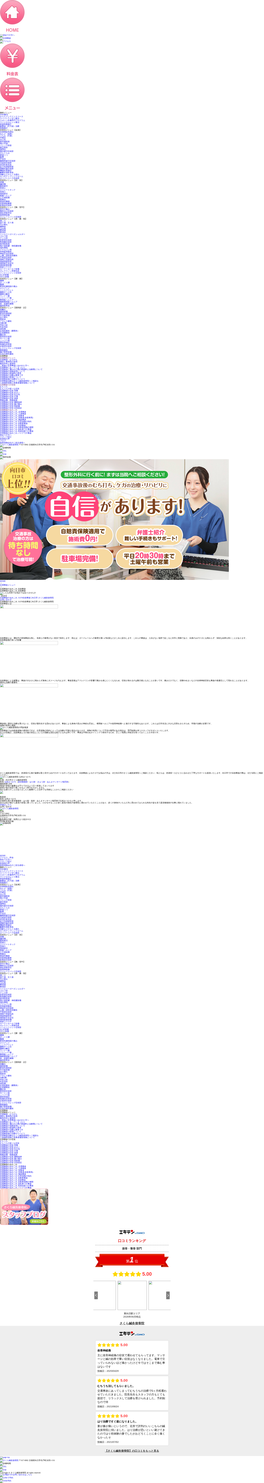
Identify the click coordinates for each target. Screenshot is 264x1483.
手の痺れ (4, 225)
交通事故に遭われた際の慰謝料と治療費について (21, 369)
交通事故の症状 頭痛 (9, 391)
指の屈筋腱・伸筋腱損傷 (10, 246)
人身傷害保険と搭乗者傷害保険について (17, 383)
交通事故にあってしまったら (12, 367)
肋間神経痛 (5, 215)
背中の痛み (5, 209)
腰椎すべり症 (6, 292)
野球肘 (3, 232)
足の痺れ (4, 317)
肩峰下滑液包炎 (7, 259)
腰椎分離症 (5, 294)
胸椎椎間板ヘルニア (8, 302)
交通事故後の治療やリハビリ (12, 379)
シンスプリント (7, 290)
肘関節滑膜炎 (6, 252)
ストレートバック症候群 (10, 217)
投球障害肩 (5, 244)
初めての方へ (6, 435)
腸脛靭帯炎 (5, 306)
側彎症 (3, 149)
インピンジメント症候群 (10, 273)
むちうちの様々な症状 (9, 389)
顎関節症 (4, 194)
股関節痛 (4, 311)
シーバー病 (5, 340)
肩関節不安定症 (7, 263)
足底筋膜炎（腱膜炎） (9, 331)
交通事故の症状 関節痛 (10, 406)
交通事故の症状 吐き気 (10, 394)
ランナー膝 (5, 296)
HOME (3, 581)
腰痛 (2, 280)
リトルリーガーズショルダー (12, 234)
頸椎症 (3, 199)
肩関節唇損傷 (6, 265)
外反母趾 (4, 327)
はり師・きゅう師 (37, 782)
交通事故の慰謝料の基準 (10, 373)
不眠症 (3, 138)
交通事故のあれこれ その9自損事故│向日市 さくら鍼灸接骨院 (27, 598)
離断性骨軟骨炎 (7, 172)
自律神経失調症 (7, 132)
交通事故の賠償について (10, 377)
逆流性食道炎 (6, 165)
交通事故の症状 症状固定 (11, 408)
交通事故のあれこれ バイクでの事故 (16, 433)
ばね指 (3, 228)
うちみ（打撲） (7, 136)
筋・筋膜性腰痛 (7, 304)
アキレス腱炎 (6, 321)
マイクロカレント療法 (9, 122)
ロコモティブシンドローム (11, 176)
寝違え (3, 188)
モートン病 (5, 338)
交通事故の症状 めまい (10, 392)
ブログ (3, 441)
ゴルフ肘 (4, 236)
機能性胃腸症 (6, 170)
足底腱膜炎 (5, 333)
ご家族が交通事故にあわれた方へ (14, 365)
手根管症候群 (6, 257)
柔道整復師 (23, 782)
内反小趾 (4, 325)
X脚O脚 (3, 323)
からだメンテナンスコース (11, 116)
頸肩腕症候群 (6, 242)
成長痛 (3, 329)
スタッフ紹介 (6, 437)
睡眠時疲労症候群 (7, 161)
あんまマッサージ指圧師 (57, 782)
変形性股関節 (6, 313)
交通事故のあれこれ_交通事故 (13, 412)
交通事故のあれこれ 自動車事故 (14, 423)
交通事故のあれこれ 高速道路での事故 (16, 431)
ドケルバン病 (6, 250)
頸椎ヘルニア (6, 196)
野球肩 (3, 230)
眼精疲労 (4, 186)
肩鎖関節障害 (6, 261)
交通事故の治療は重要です (11, 375)
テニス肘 (4, 238)
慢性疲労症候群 (7, 151)
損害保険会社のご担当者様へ (12, 443)
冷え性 (3, 140)
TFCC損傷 (4, 277)
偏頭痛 (3, 184)
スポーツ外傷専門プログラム (12, 120)
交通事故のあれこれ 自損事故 (13, 425)
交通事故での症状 (7, 385)
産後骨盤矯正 (6, 124)
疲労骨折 (4, 147)
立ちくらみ (5, 153)
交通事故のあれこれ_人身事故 (13, 414)
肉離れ (3, 309)
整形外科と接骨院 (7, 363)
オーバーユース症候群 (9, 178)
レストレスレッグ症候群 (10, 348)
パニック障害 (6, 145)
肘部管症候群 (6, 240)
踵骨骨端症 (5, 342)
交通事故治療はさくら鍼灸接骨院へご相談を (19, 381)
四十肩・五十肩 (7, 223)
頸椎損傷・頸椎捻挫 (8, 400)
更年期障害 (5, 142)
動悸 (2, 157)
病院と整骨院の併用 (8, 362)
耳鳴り (3, 192)
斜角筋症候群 (6, 205)
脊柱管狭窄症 (6, 213)
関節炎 (3, 319)
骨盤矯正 (4, 128)
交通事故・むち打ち (8, 360)
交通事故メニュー (7, 358)
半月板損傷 (5, 315)
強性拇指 (4, 248)
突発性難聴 (5, 201)
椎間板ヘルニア (7, 300)
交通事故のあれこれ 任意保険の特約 (16, 421)
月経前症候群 (6, 163)
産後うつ (4, 155)
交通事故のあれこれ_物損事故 (13, 419)
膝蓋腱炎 (4, 350)
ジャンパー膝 (6, 298)
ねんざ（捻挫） (7, 134)
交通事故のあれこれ (8, 410)
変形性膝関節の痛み (8, 286)
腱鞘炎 (3, 226)
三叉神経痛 (5, 197)
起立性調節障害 (7, 167)
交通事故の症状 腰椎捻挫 (11, 402)
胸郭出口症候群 (7, 211)
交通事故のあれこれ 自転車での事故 (16, 429)
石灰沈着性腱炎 (7, 354)
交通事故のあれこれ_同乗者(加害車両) (16, 418)
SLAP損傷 (4, 275)
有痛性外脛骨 (6, 344)
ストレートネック (7, 190)
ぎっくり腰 (5, 282)
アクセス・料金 (7, 857)
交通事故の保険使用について (12, 371)
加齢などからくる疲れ (9, 174)
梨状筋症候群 (6, 336)
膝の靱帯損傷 (6, 352)
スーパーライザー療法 (9, 118)
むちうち (4, 387)
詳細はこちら (6, 805)
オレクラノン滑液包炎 (9, 271)
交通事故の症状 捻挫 (9, 398)
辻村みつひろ (10, 782)
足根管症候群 (6, 346)
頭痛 (2, 182)
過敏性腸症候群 (7, 169)
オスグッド (5, 288)
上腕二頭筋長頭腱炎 (8, 255)
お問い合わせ (6, 600)
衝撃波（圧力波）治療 (9, 126)
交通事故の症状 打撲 (9, 396)
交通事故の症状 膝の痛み (11, 404)
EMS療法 (4, 114)
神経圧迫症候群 (7, 253)
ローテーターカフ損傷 (9, 269)
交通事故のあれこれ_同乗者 (12, 416)
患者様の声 (5, 439)
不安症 (3, 159)
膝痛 (2, 284)
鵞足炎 (3, 335)
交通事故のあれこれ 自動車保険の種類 (16, 427)
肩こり (3, 221)
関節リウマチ (6, 267)
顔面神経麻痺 (6, 203)
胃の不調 (4, 143)
